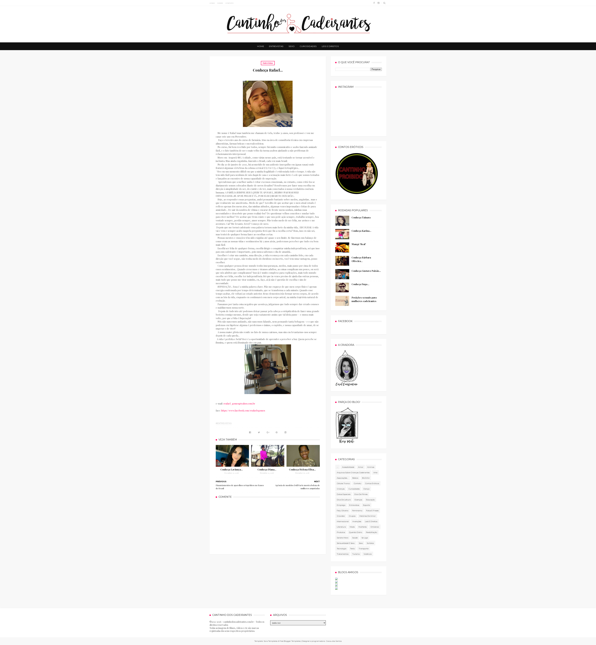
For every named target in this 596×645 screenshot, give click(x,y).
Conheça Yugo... (360, 284)
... (337, 467)
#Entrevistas (224, 423)
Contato (230, 3)
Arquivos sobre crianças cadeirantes (353, 472)
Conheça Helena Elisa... (302, 469)
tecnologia (341, 548)
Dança (366, 489)
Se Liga (364, 538)
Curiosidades (308, 46)
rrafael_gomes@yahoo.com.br (239, 403)
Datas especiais (343, 494)
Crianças (341, 489)
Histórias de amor (367, 516)
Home (212, 3)
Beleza (355, 478)
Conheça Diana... (266, 469)
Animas (370, 467)
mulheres (363, 527)
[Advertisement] (267, 526)
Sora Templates (270, 641)
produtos (341, 532)
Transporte (363, 548)
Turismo (356, 554)
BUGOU (366, 478)
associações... (342, 478)
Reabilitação (371, 532)
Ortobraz (374, 527)
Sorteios (370, 543)
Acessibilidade (348, 467)
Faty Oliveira (342, 510)
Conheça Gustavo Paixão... (366, 270)
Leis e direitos (371, 521)
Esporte (366, 505)
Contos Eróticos (372, 483)
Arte (375, 472)
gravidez (341, 516)
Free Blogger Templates (290, 641)
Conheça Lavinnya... (231, 469)
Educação (370, 499)
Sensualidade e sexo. (346, 543)
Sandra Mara (342, 538)
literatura (341, 527)
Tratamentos (342, 554)
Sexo (292, 46)
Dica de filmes (361, 494)
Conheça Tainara (361, 217)
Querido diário (355, 532)
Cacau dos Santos (334, 641)
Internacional (343, 521)
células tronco (343, 483)
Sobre (220, 3)
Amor (360, 467)
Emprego (341, 505)
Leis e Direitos (330, 46)
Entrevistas (276, 46)
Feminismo (357, 510)
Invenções (356, 521)
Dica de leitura (344, 499)
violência (368, 554)
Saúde (355, 538)
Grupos (352, 516)
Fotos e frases (372, 510)
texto (352, 548)
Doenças (358, 499)
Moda (352, 527)
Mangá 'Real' (359, 244)
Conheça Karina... (361, 230)
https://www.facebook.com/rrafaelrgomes (243, 410)
